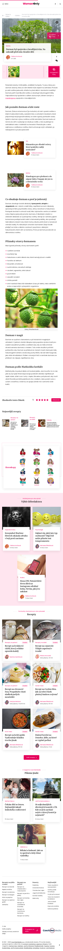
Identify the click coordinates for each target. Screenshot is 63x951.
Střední (55, 686)
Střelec (37, 475)
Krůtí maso (8, 732)
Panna (50, 466)
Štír (51, 456)
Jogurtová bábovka (38, 893)
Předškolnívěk (38, 946)
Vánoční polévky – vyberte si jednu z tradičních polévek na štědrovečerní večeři (53, 424)
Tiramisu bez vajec (38, 890)
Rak (37, 466)
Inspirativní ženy (10, 530)
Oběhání (20, 946)
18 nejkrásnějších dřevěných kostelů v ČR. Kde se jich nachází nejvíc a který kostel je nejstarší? (46, 809)
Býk (23, 485)
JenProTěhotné (29, 946)
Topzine (46, 946)
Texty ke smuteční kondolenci (54, 898)
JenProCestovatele (17, 948)
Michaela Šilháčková (46, 545)
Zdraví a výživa (8, 15)
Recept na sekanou (8, 892)
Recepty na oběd (32, 418)
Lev (51, 485)
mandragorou (10, 98)
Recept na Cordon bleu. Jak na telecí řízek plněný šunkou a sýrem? (46, 692)
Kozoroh (36, 485)
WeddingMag (28, 948)
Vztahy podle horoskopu (52, 891)
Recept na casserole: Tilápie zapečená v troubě (33, 426)
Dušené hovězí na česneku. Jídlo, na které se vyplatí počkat (46, 737)
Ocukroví (42, 948)
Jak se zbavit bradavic (52, 902)
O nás (4, 926)
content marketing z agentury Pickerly (35, 944)
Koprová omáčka (53, 906)
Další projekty (6, 929)
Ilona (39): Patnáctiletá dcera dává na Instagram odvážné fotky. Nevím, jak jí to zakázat (30, 586)
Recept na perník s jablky (23, 894)
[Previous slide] (5, 71)
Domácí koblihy (37, 896)
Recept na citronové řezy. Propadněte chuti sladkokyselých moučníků (15, 693)
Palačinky (35, 885)
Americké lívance (38, 888)
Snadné (25, 642)
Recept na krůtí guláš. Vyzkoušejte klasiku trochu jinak (15, 737)
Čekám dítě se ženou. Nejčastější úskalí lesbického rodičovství (15, 807)
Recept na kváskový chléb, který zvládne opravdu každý (14, 426)
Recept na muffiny (23, 916)
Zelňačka (5, 905)
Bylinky (17, 15)
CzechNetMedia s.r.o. (17, 942)
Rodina (22, 578)
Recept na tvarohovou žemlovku (21, 911)
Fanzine (52, 946)
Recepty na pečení (14, 419)
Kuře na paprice (7, 897)
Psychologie (39, 530)
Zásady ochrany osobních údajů (10, 932)
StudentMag (6, 948)
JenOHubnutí (50, 948)
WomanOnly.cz (2, 15)
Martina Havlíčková (16, 657)
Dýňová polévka (53, 909)
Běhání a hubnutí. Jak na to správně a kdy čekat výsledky (31, 853)
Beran (36, 456)
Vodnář (23, 466)
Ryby (22, 475)
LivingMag (36, 948)
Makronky (35, 898)
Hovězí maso (39, 686)
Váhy (22, 456)
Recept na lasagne (8, 895)
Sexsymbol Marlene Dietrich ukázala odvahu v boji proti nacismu (16, 536)
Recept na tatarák (8, 887)
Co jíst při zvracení (54, 894)
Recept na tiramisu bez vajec (23, 899)
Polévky (49, 420)
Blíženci (51, 475)
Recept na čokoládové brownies (21, 905)
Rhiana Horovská (45, 656)
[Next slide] (45, 71)
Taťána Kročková (16, 56)
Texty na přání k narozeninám (53, 886)
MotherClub (13, 946)
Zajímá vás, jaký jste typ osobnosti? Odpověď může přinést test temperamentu (46, 537)
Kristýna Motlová (15, 701)
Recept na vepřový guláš (8, 901)
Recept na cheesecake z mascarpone (21, 889)
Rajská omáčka (7, 889)
